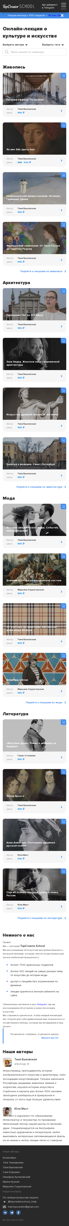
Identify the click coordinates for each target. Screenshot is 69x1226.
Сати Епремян (11, 1172)
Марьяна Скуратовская (17, 1186)
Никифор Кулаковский (16, 1176)
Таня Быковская (13, 1167)
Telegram (49, 7)
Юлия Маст (9, 1157)
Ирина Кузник (11, 1181)
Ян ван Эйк (55, 15)
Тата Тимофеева (13, 1162)
